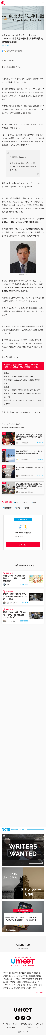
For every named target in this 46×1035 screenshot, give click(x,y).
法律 (34, 502)
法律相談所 (8, 508)
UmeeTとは (6, 1024)
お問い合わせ (39, 1024)
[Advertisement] (23, 725)
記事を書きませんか (27, 1024)
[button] (43, 3)
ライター (15, 1024)
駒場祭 (27, 508)
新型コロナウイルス (22, 502)
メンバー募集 (11, 1027)
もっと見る (39, 992)
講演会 (18, 508)
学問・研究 (8, 502)
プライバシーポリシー (32, 1027)
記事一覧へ (23, 544)
